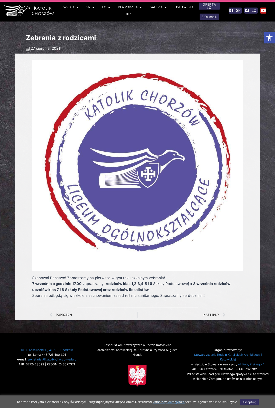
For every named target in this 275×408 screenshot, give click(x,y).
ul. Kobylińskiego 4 (251, 364)
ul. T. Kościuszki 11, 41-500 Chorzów (47, 350)
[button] (269, 37)
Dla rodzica (128, 7)
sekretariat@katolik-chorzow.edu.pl (52, 359)
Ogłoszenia (184, 7)
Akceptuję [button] (249, 402)
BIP (128, 14)
